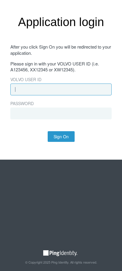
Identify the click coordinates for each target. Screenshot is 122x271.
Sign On (61, 136)
